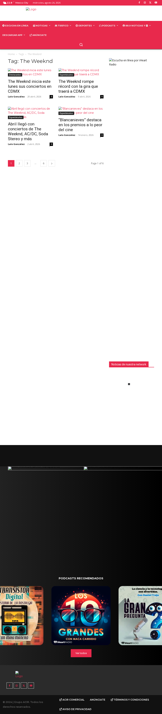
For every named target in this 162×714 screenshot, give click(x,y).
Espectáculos (66, 74)
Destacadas (15, 74)
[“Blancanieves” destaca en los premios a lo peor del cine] (81, 111)
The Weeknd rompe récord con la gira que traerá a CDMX (78, 86)
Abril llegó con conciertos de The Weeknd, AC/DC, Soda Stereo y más (28, 131)
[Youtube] (156, 3)
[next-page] (51, 163)
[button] (81, 44)
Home (11, 54)
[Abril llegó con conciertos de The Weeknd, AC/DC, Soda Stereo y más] (30, 113)
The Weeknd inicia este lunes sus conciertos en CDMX (29, 86)
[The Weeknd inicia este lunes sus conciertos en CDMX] (30, 72)
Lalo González (16, 96)
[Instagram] (145, 3)
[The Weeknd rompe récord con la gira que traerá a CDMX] (81, 72)
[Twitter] (150, 3)
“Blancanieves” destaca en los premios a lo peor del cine (80, 125)
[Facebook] (139, 3)
